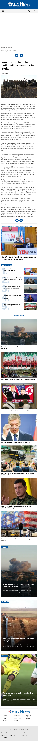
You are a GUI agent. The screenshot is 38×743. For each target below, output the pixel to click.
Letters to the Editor (25, 735)
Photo (16, 720)
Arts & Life (17, 718)
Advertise (4, 737)
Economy (17, 715)
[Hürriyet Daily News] (19, 4)
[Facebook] (16, 55)
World (10, 47)
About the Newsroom (8, 735)
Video (5, 720)
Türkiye (5, 715)
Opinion (28, 715)
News (3, 47)
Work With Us (23, 733)
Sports (28, 718)
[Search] (29, 11)
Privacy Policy (5, 733)
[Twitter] (21, 55)
